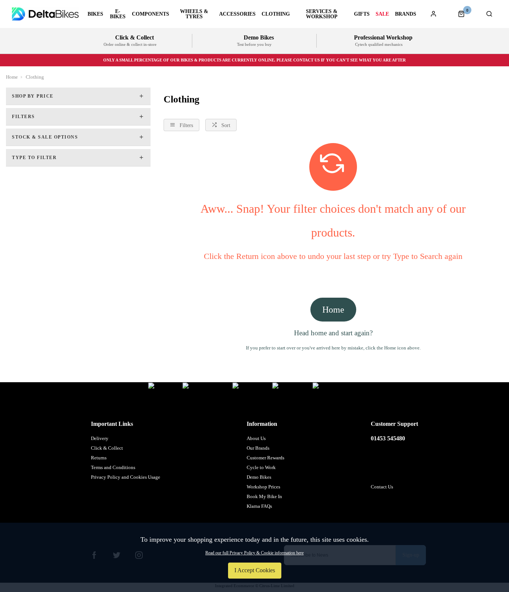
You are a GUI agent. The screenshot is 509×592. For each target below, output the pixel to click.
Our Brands (258, 448)
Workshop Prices (263, 487)
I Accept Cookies (254, 570)
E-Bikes (118, 14)
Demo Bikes (259, 477)
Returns (99, 457)
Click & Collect (107, 448)
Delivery (99, 438)
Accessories (237, 14)
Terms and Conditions (113, 467)
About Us (256, 438)
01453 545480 (388, 438)
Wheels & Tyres (194, 14)
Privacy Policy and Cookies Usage (125, 477)
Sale (382, 14)
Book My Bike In (264, 496)
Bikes (95, 14)
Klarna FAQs (259, 506)
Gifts (362, 14)
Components (150, 14)
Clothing (276, 14)
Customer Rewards (265, 457)
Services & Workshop (322, 14)
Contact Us (382, 487)
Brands (405, 14)
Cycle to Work (261, 467)
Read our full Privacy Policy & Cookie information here (254, 553)
